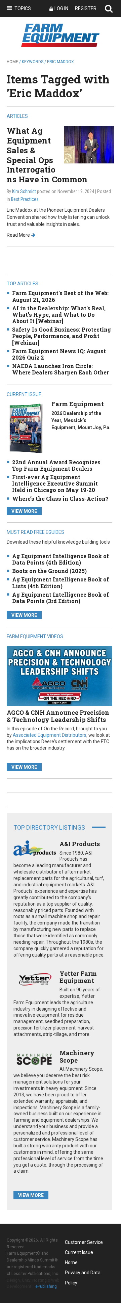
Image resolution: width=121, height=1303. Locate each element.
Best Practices (25, 199)
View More (24, 511)
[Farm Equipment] (26, 428)
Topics (22, 8)
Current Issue (79, 1252)
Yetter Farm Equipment (78, 977)
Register (85, 8)
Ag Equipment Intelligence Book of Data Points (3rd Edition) (60, 597)
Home (12, 61)
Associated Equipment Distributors (49, 735)
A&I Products (79, 844)
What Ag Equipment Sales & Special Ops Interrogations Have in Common (47, 155)
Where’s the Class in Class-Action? (60, 498)
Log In (61, 8)
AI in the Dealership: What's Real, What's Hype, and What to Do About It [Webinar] (59, 314)
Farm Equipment (77, 404)
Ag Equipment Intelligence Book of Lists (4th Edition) (60, 582)
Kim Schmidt (24, 191)
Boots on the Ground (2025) (49, 570)
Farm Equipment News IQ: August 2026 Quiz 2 (59, 354)
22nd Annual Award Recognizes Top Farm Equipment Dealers (56, 465)
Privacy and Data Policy (82, 1274)
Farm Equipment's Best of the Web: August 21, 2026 (60, 296)
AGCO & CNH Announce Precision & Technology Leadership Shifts (58, 716)
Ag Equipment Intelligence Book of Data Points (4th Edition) (60, 559)
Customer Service (84, 1242)
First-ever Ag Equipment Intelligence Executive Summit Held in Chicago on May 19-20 (55, 483)
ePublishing (46, 1286)
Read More (18, 235)
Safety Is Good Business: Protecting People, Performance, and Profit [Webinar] (61, 336)
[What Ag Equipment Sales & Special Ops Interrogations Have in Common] (89, 144)
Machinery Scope (76, 1056)
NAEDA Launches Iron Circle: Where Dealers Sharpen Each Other (60, 369)
